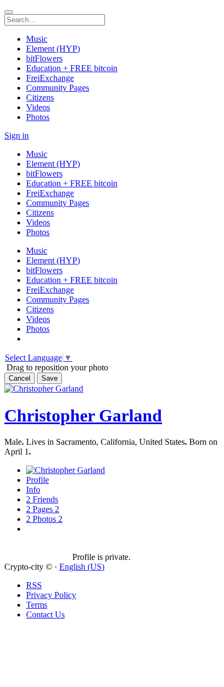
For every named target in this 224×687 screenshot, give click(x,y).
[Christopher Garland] (38, 547)
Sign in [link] (16, 135)
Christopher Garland (83, 415)
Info (33, 489)
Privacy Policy (51, 595)
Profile (37, 479)
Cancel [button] (19, 378)
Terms (36, 604)
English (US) (81, 566)
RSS (34, 585)
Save (49, 378)
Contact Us (45, 614)
